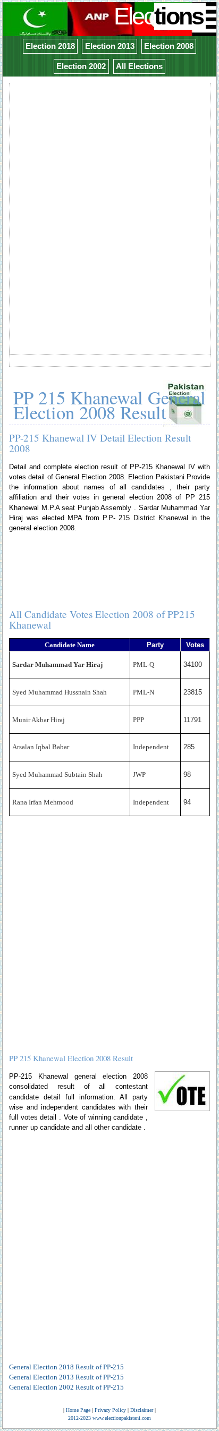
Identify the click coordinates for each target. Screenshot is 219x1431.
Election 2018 (50, 45)
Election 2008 (168, 45)
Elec (158, 16)
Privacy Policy (110, 1410)
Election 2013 (109, 45)
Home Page (78, 1410)
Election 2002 (81, 66)
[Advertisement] (109, 193)
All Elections (139, 66)
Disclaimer (141, 1410)
